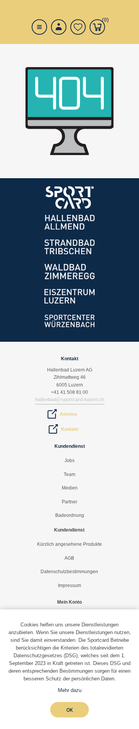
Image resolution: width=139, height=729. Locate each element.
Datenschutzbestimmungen (69, 571)
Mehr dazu (69, 690)
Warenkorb (103, 21)
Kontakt (69, 429)
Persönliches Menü (58, 27)
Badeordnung (69, 515)
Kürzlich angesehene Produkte (69, 544)
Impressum (69, 585)
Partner (69, 502)
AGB (69, 558)
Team (69, 474)
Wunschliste (78, 27)
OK (69, 710)
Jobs (69, 460)
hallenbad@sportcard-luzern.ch (69, 399)
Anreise (68, 414)
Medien (70, 488)
